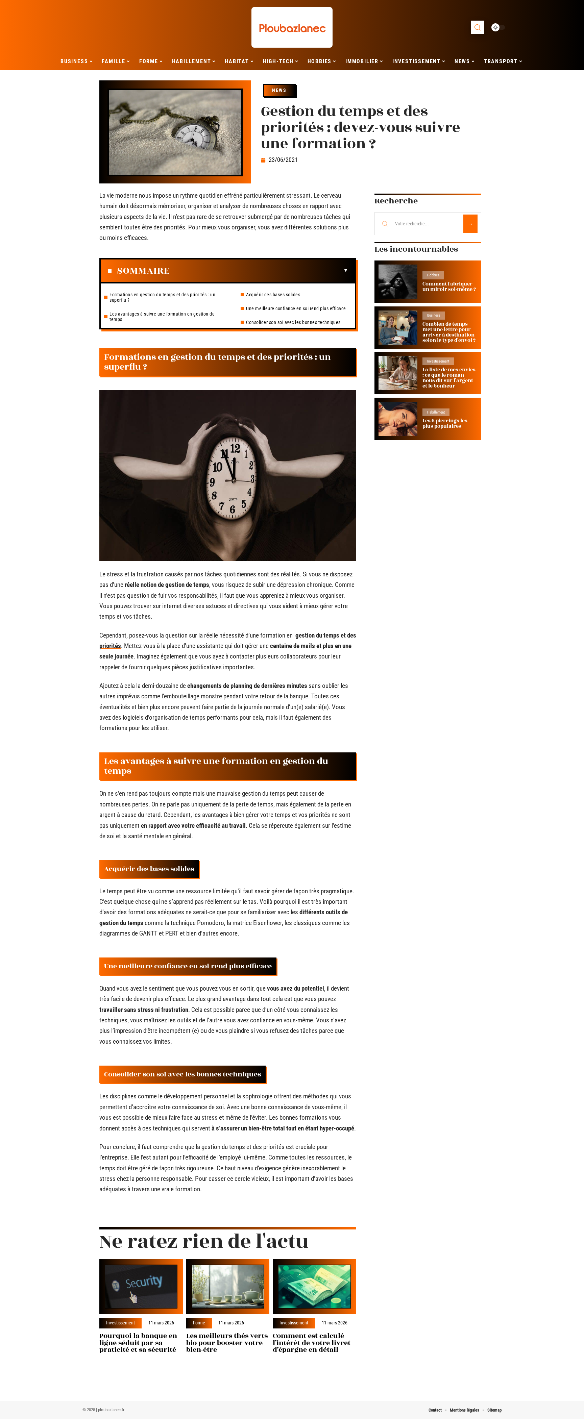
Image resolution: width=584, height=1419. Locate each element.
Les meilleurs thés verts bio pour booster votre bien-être (227, 1342)
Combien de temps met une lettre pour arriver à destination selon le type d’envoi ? (449, 332)
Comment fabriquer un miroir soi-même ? (449, 286)
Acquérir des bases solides (273, 294)
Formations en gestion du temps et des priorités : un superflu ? (162, 297)
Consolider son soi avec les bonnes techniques (293, 322)
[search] (477, 27)
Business (433, 315)
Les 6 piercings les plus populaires (444, 423)
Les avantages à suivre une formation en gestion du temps (162, 316)
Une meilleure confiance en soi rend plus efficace (296, 308)
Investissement (120, 1323)
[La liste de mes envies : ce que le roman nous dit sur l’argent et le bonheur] (398, 373)
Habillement (436, 412)
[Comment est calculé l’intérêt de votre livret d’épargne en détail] (314, 1287)
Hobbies (433, 275)
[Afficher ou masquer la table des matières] (259, 271)
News (279, 90)
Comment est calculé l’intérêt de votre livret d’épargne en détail (311, 1342)
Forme (199, 1323)
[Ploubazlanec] (292, 27)
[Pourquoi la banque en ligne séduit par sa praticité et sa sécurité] (141, 1287)
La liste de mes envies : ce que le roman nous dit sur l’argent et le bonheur (449, 378)
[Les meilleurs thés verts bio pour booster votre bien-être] (228, 1287)
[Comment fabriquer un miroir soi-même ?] (398, 282)
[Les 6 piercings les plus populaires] (398, 419)
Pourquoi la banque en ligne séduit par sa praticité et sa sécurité (138, 1342)
